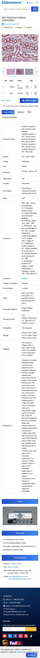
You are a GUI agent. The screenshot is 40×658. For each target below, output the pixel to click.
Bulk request (6, 100)
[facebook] (15, 636)
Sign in (31, 3)
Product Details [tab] (8, 112)
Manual (19, 27)
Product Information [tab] (10, 117)
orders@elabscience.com (18, 576)
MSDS (29, 27)
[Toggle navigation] (36, 2)
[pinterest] (26, 636)
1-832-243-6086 (12, 567)
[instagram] (21, 636)
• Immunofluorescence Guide (13, 539)
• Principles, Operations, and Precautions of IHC (20, 546)
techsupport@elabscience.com (20, 579)
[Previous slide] (4, 71)
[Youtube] (5, 636)
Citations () (8, 27)
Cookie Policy (22, 652)
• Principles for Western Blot (13, 550)
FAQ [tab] (29, 112)
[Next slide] (36, 71)
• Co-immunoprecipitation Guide (14, 543)
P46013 (24, 278)
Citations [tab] (20, 112)
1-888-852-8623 (16, 564)
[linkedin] (10, 636)
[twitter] (31, 636)
